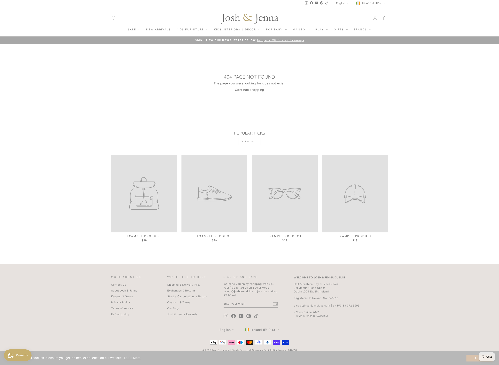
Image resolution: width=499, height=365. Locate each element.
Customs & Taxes (178, 302)
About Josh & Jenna (124, 290)
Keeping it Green (122, 296)
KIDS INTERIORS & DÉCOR (235, 29)
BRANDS (361, 29)
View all (250, 141)
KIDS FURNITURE (190, 29)
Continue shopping (249, 90)
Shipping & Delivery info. (183, 284)
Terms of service (122, 308)
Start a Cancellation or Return (187, 296)
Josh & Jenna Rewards (182, 314)
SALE (132, 29)
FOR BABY (275, 29)
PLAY (320, 29)
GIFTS (339, 29)
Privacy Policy (120, 302)
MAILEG (300, 29)
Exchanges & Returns (181, 290)
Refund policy (120, 314)
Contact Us (118, 284)
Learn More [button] (132, 358)
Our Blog (173, 308)
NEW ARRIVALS (158, 29)
